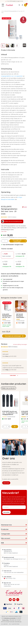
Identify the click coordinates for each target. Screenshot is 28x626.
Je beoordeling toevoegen (20, 344)
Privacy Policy (5, 620)
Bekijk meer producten (8, 388)
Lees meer (4, 231)
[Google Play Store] (18, 604)
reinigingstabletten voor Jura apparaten (12, 76)
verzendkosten (12, 237)
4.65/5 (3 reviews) (12, 217)
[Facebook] (10, 599)
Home (2, 11)
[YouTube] (14, 599)
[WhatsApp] (17, 599)
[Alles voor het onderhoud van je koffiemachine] (14, 593)
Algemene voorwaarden (10, 618)
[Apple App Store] (8, 604)
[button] (14, 336)
